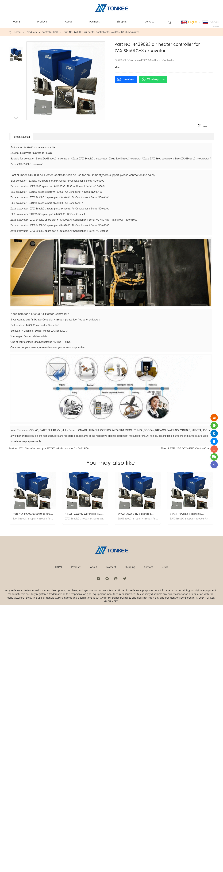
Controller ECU (49, 32)
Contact (148, 567)
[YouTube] (107, 578)
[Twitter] (124, 578)
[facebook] (98, 578)
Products (32, 32)
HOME (59, 567)
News (165, 567)
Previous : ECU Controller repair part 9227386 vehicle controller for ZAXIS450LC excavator (50, 448)
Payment (111, 567)
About (93, 567)
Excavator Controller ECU (36, 153)
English (192, 22)
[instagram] (116, 578)
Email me (128, 79)
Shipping (130, 567)
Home (17, 32)
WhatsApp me (156, 79)
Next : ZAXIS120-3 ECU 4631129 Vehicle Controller (187, 448)
